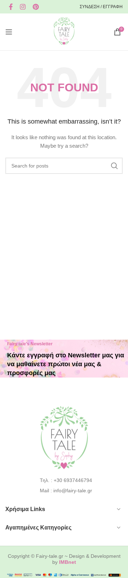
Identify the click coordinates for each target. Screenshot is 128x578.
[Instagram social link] (22, 7)
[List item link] (64, 480)
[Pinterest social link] (35, 7)
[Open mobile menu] (9, 32)
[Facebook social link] (10, 7)
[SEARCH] (114, 166)
